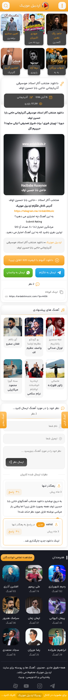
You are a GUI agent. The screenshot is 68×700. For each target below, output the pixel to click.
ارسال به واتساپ (15, 273)
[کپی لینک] (61, 292)
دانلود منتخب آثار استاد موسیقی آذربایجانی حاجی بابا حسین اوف (37, 86)
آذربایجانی (22, 97)
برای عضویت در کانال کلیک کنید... (34, 695)
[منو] (62, 5)
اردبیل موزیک (29, 6)
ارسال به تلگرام (47, 273)
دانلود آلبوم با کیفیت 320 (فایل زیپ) (31, 260)
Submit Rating (34, 222)
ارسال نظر (18, 462)
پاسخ (11, 492)
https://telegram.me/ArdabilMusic (34, 211)
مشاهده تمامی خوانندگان (17, 558)
